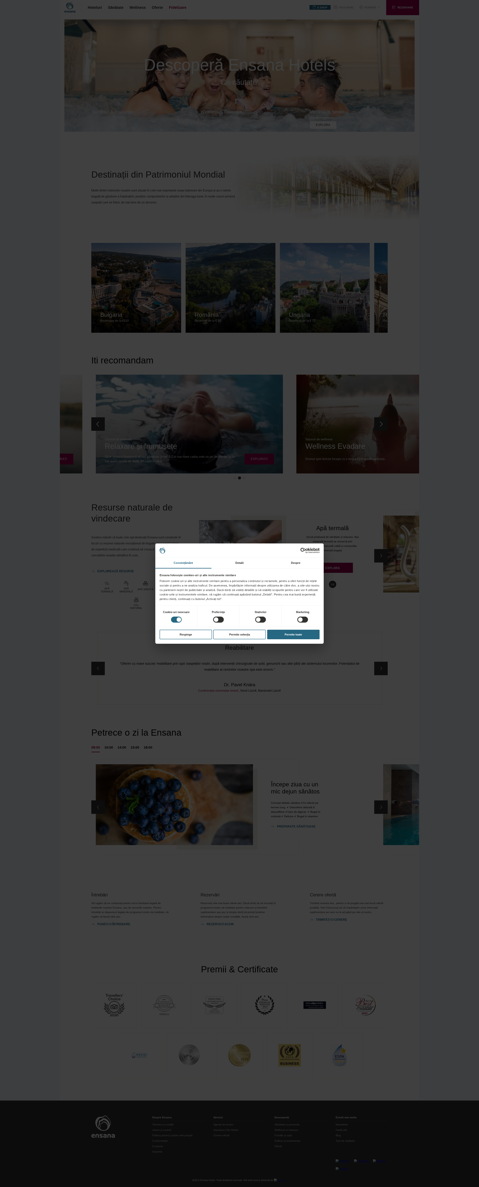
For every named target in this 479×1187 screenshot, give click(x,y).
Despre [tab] (295, 562)
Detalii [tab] (239, 562)
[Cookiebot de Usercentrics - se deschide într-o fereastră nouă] (303, 550)
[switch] (218, 620)
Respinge (186, 634)
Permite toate (293, 634)
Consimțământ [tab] (183, 562)
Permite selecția (239, 634)
